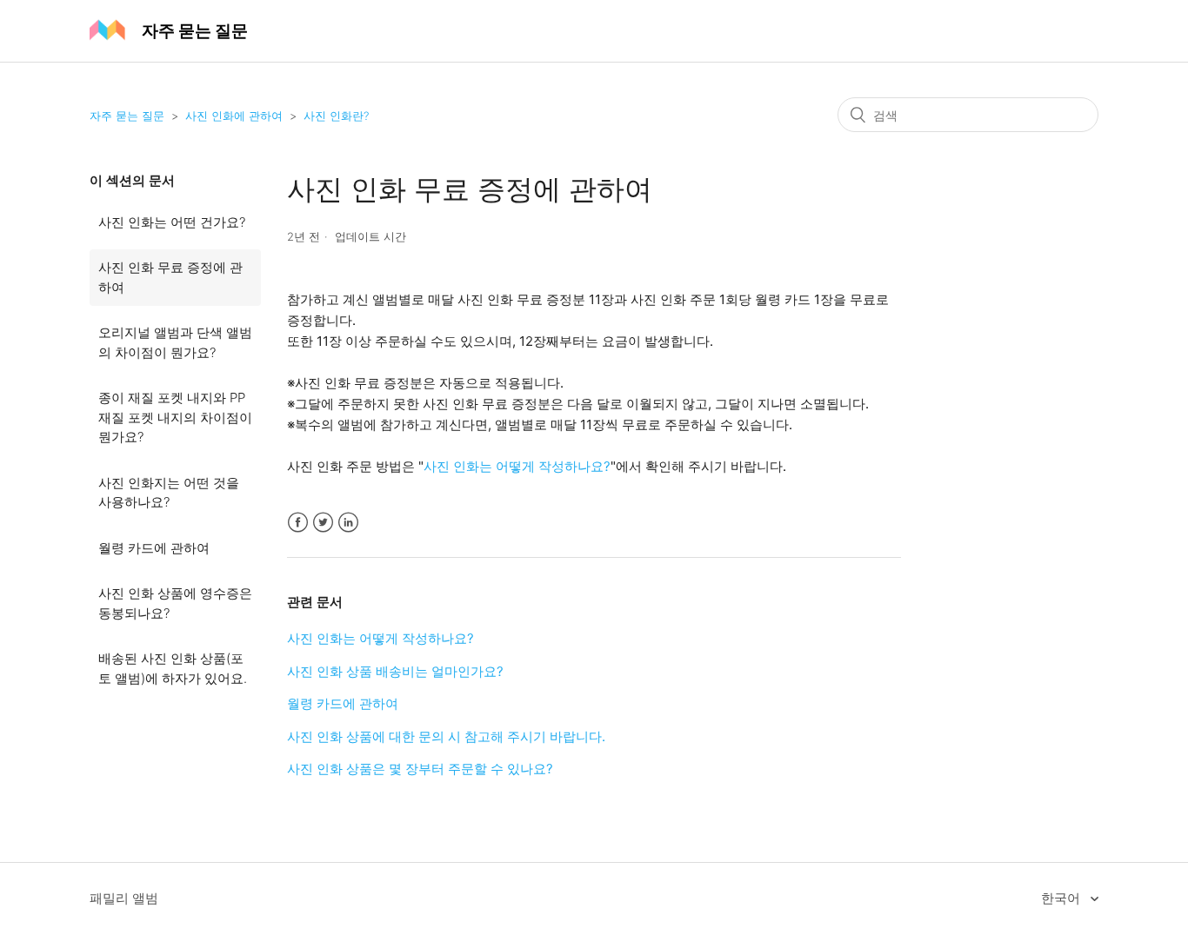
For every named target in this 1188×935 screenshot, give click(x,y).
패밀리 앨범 (124, 898)
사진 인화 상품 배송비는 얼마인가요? (395, 671)
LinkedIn (348, 523)
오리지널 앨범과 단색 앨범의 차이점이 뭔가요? (175, 342)
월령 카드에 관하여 (154, 548)
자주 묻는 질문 (127, 116)
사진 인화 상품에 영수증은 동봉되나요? (175, 603)
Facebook (298, 523)
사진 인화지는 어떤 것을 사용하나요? (168, 492)
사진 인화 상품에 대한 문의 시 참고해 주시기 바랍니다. (446, 736)
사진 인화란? (336, 116)
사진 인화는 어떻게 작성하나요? (517, 466)
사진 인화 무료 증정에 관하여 (170, 277)
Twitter (323, 523)
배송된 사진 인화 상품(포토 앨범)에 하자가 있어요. (172, 668)
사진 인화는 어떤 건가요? (171, 222)
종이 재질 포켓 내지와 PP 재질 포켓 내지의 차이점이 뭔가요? (175, 417)
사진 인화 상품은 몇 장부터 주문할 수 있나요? (420, 768)
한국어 (1062, 898)
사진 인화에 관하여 (234, 116)
